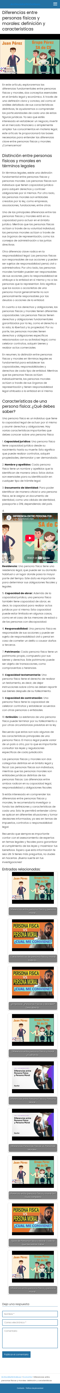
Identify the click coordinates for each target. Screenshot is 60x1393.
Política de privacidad (34, 1388)
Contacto (20, 1388)
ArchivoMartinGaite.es (25, 4)
